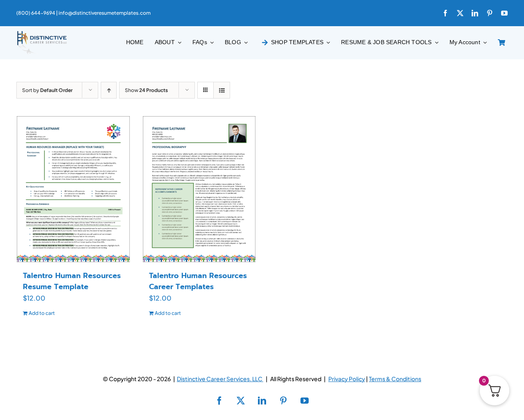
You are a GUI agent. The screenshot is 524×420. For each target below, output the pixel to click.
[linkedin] (475, 13)
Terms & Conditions (395, 378)
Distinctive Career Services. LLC (220, 378)
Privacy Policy (346, 378)
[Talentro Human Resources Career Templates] (199, 189)
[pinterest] (489, 13)
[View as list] (222, 90)
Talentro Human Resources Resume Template (72, 281)
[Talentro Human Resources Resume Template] (73, 189)
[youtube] (504, 13)
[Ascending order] (109, 90)
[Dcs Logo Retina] (41, 33)
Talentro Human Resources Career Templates (198, 281)
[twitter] (460, 13)
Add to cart (42, 313)
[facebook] (445, 13)
